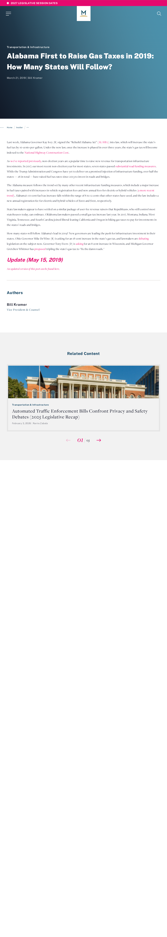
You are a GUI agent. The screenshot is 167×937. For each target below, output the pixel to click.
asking (79, 244)
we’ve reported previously (25, 161)
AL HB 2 (103, 142)
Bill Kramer (35, 77)
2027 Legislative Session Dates (34, 3)
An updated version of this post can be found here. (33, 269)
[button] (99, 440)
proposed (40, 249)
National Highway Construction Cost (46, 153)
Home (10, 127)
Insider (19, 127)
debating (144, 238)
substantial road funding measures (135, 166)
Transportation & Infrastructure (28, 47)
